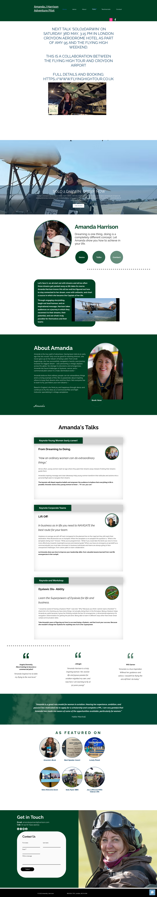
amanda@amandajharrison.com (36, 822)
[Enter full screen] (117, 319)
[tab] (58, 440)
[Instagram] (21, 829)
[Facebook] (26, 829)
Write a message (27, 856)
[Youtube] (23, 829)
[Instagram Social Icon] (111, 19)
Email (23, 849)
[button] (104, 113)
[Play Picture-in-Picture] (114, 319)
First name (25, 842)
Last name (45, 842)
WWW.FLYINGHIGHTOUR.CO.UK (86, 79)
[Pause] (74, 319)
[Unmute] (77, 319)
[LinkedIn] (18, 829)
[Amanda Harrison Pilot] (115, 19)
